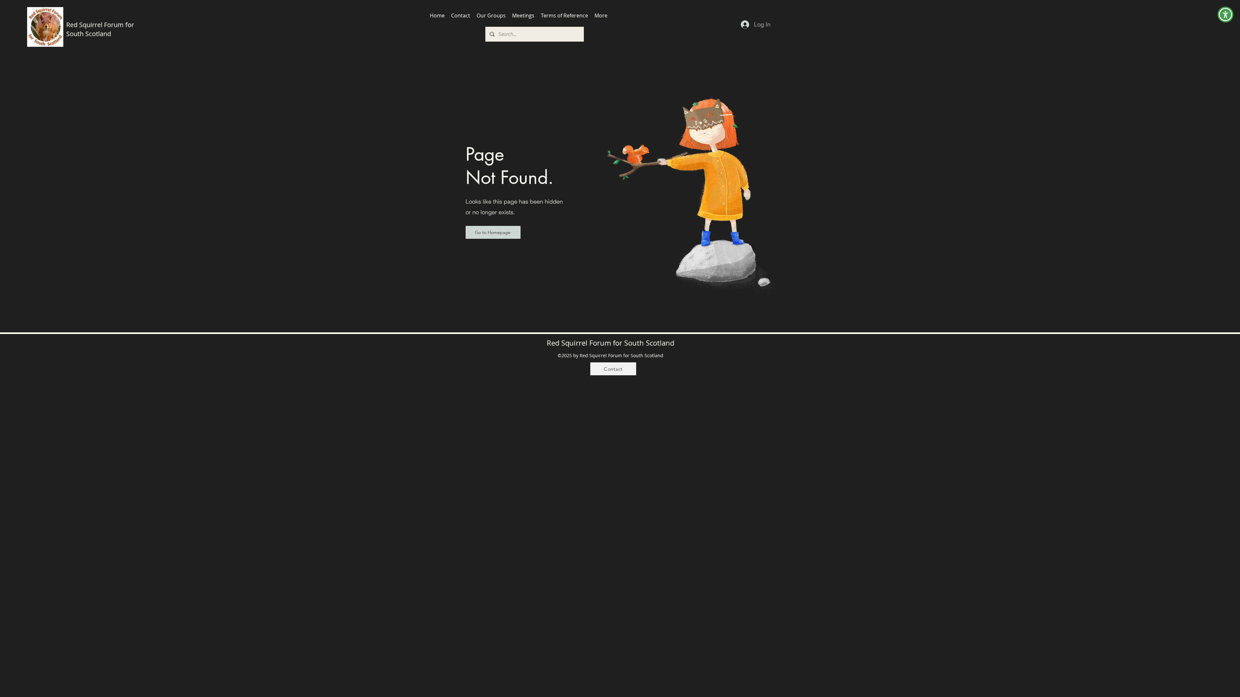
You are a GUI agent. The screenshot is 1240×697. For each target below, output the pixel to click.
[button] (1225, 14)
